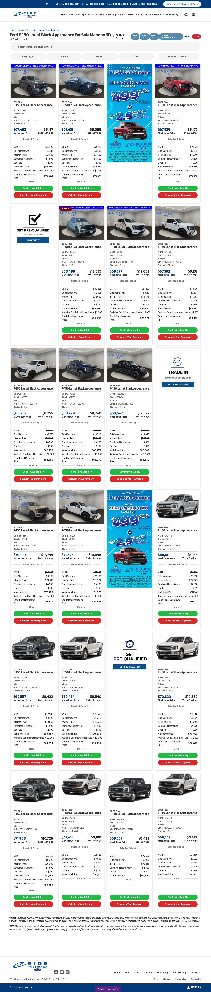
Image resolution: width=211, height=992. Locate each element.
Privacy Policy (180, 979)
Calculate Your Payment (33, 195)
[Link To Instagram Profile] (67, 972)
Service (148, 972)
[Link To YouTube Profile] (62, 972)
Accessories (98, 14)
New (71, 14)
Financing (111, 14)
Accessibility (196, 979)
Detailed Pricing (31, 139)
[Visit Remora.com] (194, 988)
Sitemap (166, 979)
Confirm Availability (33, 188)
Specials (86, 14)
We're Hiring (171, 14)
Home (64, 14)
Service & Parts (125, 14)
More (31, 181)
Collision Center (142, 14)
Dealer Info (158, 14)
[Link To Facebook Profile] (56, 972)
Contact (195, 972)
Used (77, 14)
